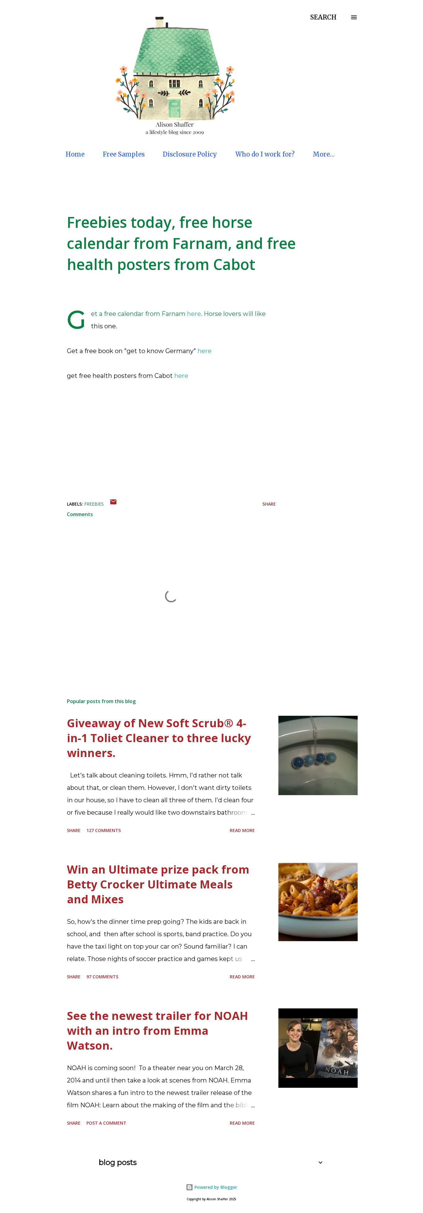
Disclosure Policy (190, 154)
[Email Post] (113, 504)
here (194, 313)
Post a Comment (106, 1123)
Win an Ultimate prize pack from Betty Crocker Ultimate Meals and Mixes (158, 884)
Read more (242, 830)
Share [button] (269, 504)
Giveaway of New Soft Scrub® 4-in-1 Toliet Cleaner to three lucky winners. (159, 737)
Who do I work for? (264, 154)
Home (75, 154)
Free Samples (124, 154)
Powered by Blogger (215, 1187)
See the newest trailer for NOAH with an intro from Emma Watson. (157, 1030)
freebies (94, 504)
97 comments (102, 977)
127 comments (103, 830)
